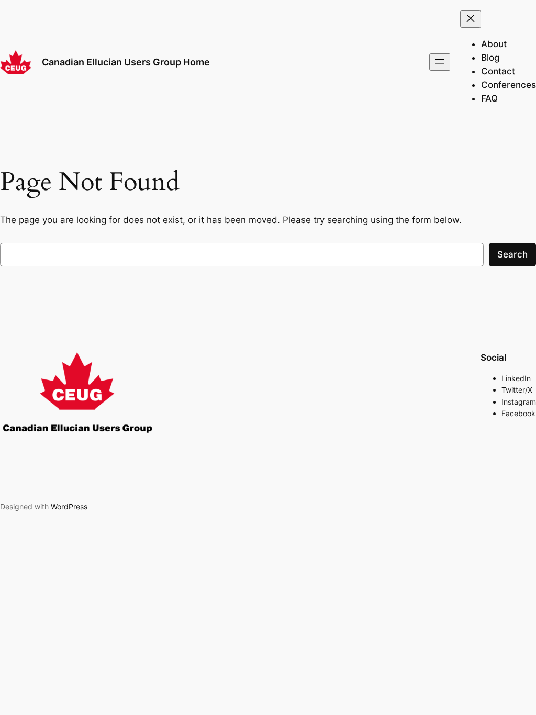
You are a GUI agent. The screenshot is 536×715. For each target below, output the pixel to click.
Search (512, 254)
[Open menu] (439, 62)
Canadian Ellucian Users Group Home (126, 62)
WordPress (69, 506)
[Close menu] (470, 19)
